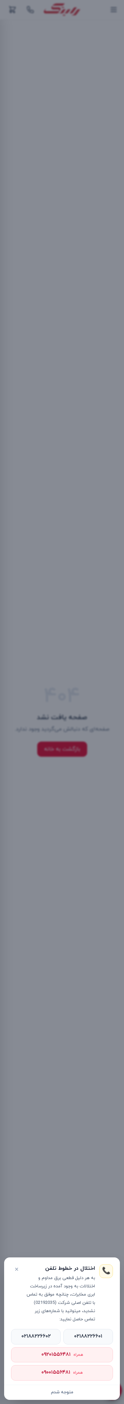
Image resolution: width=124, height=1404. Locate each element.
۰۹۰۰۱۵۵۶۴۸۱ (62, 1372)
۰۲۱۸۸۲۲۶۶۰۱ (88, 1336)
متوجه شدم (62, 1392)
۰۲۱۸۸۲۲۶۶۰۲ (36, 1336)
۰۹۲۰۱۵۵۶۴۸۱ (62, 1354)
